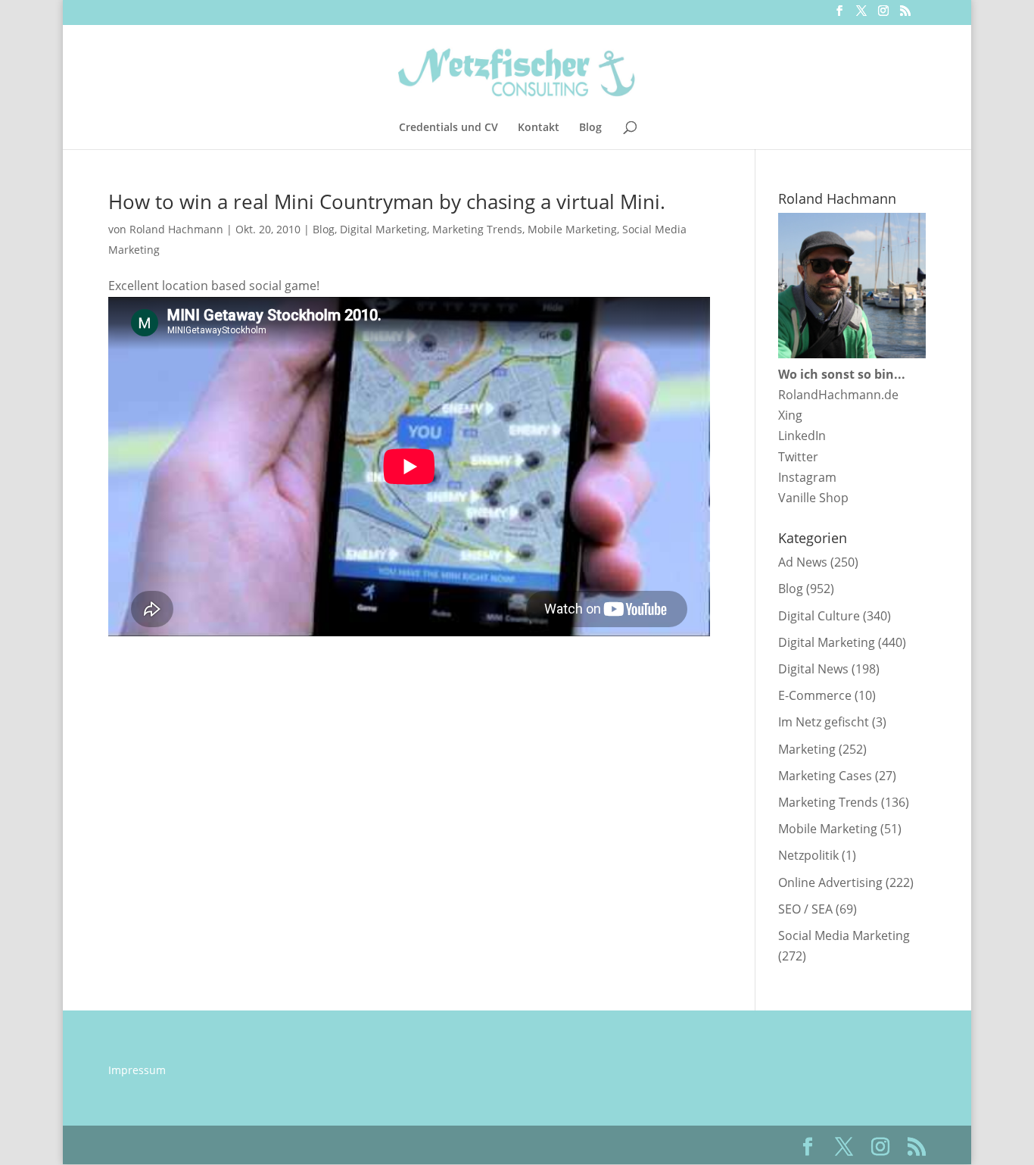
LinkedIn (802, 435)
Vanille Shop (813, 497)
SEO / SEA (805, 909)
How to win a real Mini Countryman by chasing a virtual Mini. (386, 201)
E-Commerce (815, 695)
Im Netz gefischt (823, 722)
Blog (590, 128)
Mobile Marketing (572, 229)
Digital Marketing (383, 229)
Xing (790, 415)
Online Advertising (830, 882)
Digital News (813, 669)
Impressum (137, 1070)
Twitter (798, 456)
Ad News (802, 562)
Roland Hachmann (176, 229)
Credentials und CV (448, 128)
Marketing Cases (825, 775)
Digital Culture (819, 615)
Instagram (807, 477)
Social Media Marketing (844, 935)
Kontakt (538, 128)
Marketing (807, 749)
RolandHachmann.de (838, 394)
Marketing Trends (477, 229)
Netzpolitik (808, 855)
